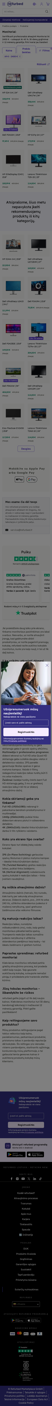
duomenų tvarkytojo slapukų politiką (23, 709)
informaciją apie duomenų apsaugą (22, 702)
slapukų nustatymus (29, 696)
